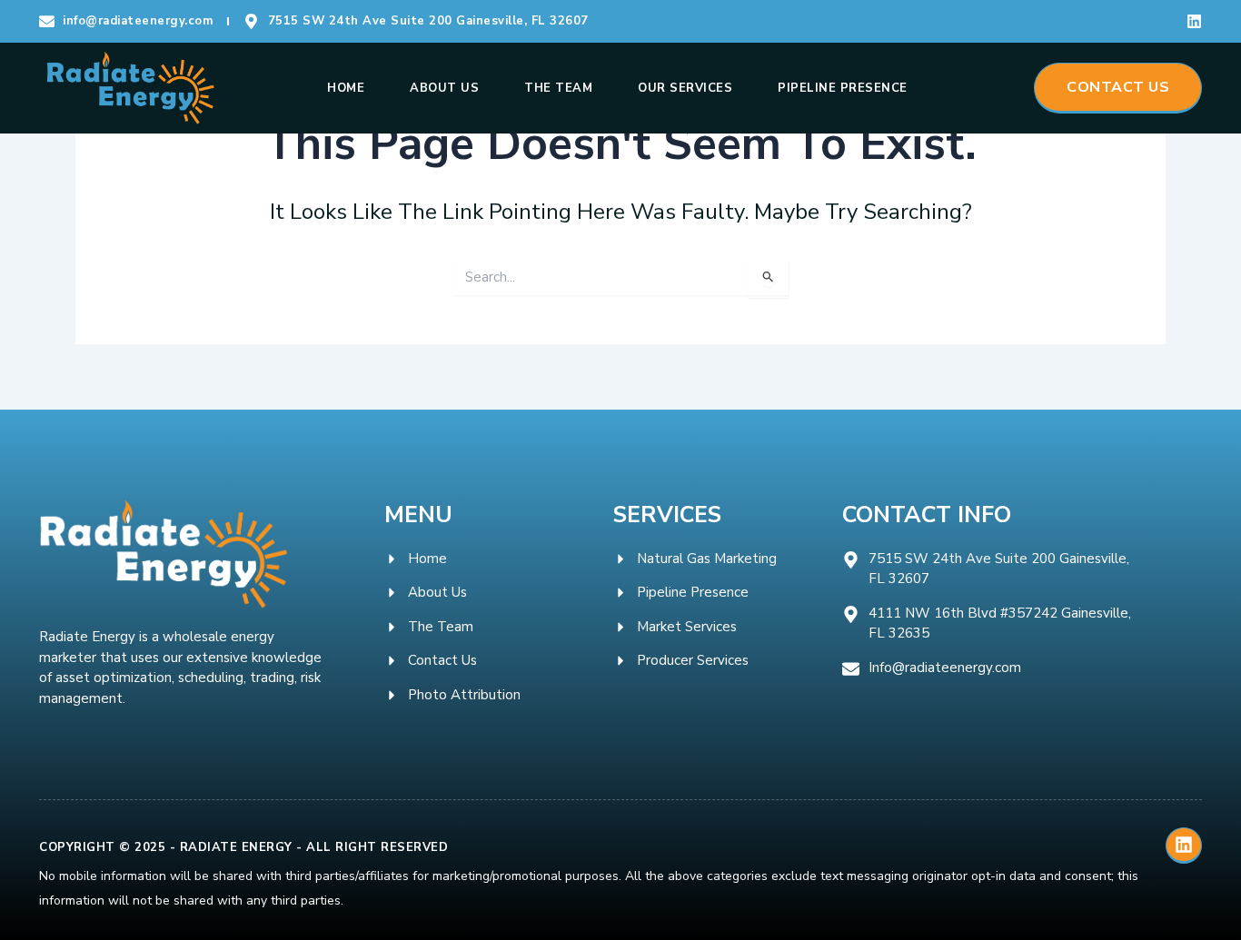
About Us (444, 88)
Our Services (685, 88)
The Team (558, 88)
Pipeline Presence (843, 88)
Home (345, 88)
